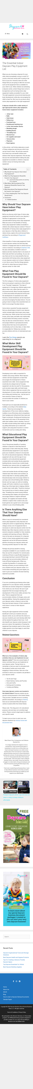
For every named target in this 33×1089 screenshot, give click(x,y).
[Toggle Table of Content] (27, 169)
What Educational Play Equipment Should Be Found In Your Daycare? (16, 190)
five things (13, 337)
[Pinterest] (19, 981)
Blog (4, 994)
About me (6, 989)
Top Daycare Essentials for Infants (13, 964)
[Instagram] (16, 981)
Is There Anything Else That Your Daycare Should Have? (16, 194)
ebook (5, 992)
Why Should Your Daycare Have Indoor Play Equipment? (16, 173)
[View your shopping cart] (22, 34)
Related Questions (12, 199)
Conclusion (8, 197)
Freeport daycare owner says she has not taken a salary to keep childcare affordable (10, 783)
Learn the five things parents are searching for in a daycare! (19, 180)
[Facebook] (13, 981)
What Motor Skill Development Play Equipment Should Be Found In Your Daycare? (15, 185)
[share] (15, 782)
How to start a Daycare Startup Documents (16, 997)
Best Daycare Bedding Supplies (12, 967)
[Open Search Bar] (27, 34)
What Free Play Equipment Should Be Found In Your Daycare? (15, 177)
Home (5, 987)
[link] (5, 783)
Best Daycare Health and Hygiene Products (16, 957)
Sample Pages (7, 999)
